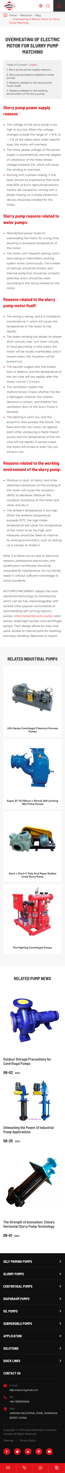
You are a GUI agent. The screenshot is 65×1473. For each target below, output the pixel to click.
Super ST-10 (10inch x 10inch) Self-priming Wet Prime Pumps (32, 802)
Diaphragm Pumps (16, 1299)
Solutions (10, 1348)
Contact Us (11, 1373)
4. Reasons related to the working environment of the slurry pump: (27, 92)
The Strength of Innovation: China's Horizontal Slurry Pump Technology (28, 1224)
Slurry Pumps (13, 1274)
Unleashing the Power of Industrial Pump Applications (28, 1129)
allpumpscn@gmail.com (23, 1390)
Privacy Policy (28, 1440)
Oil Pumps (10, 1311)
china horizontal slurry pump (33, 616)
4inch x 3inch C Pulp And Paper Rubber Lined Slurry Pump (32, 875)
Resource (26, 15)
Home (13, 15)
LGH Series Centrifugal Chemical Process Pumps (32, 730)
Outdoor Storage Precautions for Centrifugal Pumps (27, 1061)
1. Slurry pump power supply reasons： (30, 69)
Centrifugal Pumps (17, 1286)
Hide (33, 64)
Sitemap (8, 1440)
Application (12, 1336)
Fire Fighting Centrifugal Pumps (32, 947)
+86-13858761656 (19, 1401)
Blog (38, 15)
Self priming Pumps (17, 1261)
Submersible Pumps (17, 1324)
